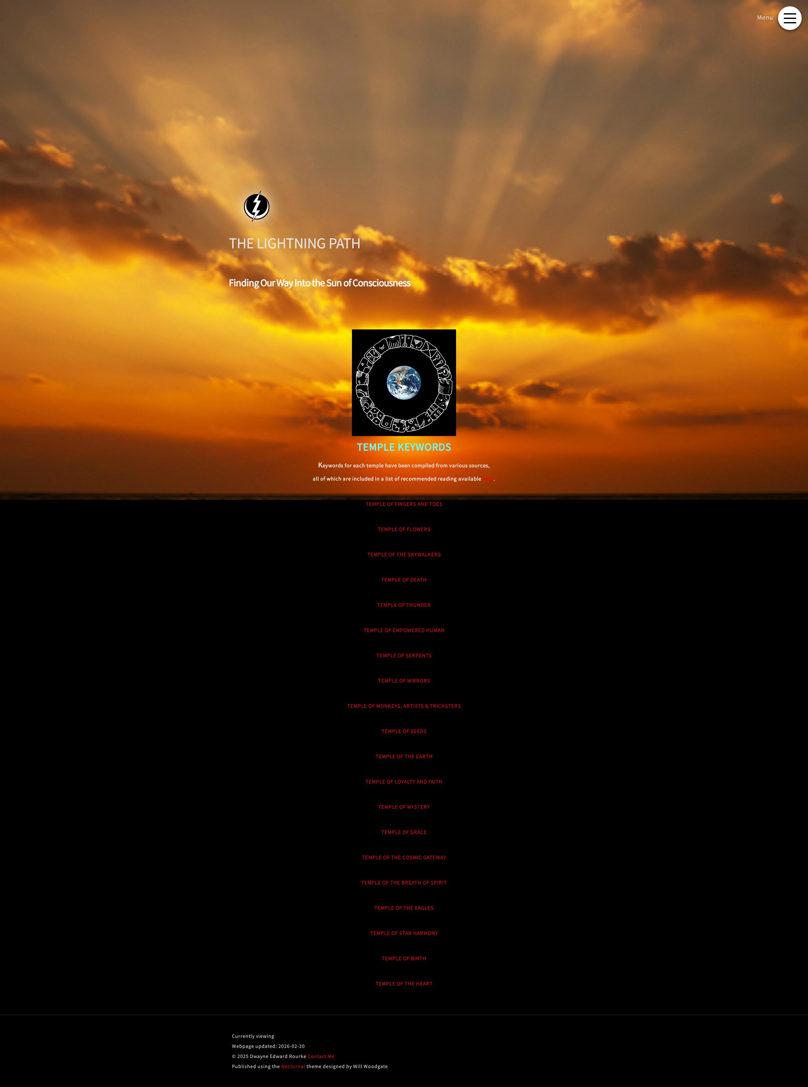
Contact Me (321, 1056)
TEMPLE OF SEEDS (404, 731)
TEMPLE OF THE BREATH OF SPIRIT (404, 882)
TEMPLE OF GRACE (404, 832)
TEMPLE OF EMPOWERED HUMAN (404, 630)
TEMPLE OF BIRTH (404, 958)
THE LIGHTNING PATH (294, 242)
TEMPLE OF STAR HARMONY (404, 933)
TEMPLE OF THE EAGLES (404, 907)
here (488, 478)
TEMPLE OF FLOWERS (404, 529)
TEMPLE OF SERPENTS (404, 655)
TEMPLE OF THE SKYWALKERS (404, 554)
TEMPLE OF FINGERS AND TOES (404, 503)
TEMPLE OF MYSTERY (404, 806)
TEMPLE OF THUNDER (404, 604)
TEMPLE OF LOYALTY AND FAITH (404, 781)
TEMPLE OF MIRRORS (404, 680)
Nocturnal (293, 1066)
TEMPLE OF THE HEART (404, 983)
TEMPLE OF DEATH (404, 579)
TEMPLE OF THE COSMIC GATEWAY (404, 857)
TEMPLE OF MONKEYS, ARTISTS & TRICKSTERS (404, 705)
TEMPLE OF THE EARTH (404, 756)
